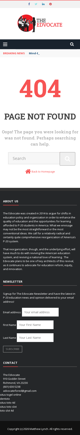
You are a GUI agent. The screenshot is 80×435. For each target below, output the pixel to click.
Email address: (12, 312)
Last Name (9, 338)
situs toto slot (8, 406)
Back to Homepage (43, 171)
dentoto (5, 399)
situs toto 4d (7, 402)
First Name (9, 325)
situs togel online (10, 394)
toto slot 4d (7, 410)
